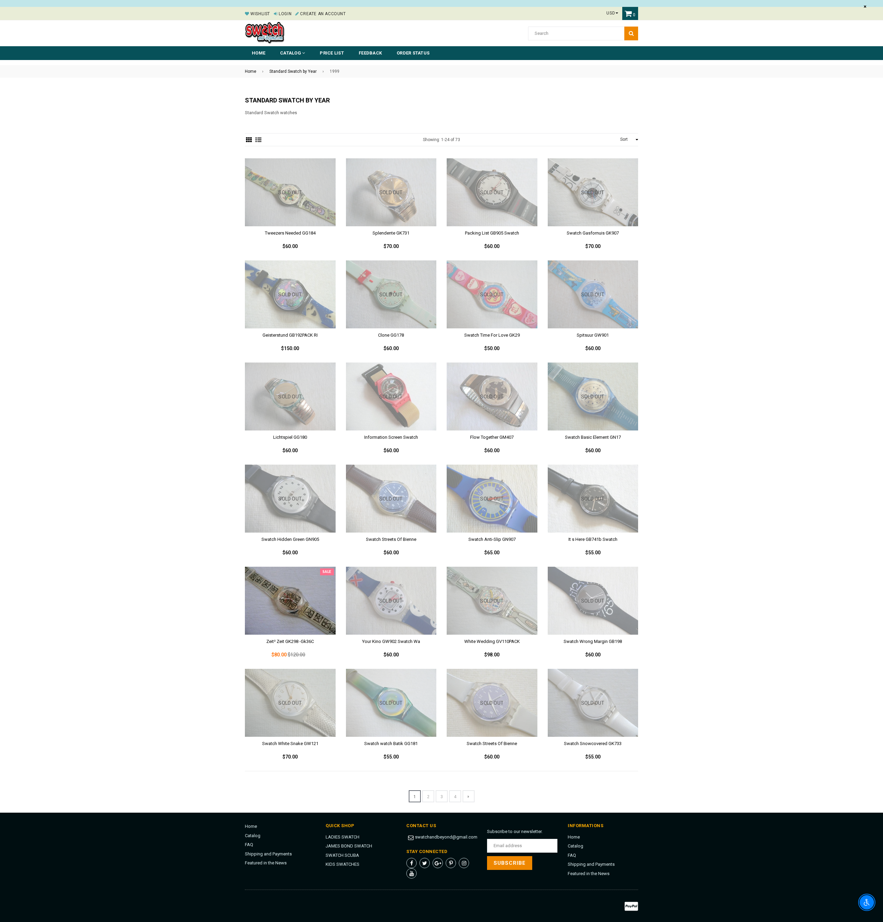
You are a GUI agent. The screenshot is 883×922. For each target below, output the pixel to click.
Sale (327, 572)
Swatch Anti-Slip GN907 (492, 539)
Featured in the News (266, 862)
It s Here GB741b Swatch (592, 539)
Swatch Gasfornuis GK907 (593, 233)
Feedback (370, 53)
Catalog (252, 835)
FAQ (249, 844)
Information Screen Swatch (391, 437)
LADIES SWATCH (342, 837)
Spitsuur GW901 (593, 335)
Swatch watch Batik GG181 (391, 743)
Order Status (413, 53)
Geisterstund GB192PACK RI (290, 335)
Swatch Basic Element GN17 (593, 437)
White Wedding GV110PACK (492, 641)
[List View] (258, 139)
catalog (291, 53)
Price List (332, 53)
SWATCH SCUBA (342, 855)
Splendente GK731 (391, 233)
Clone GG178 (391, 335)
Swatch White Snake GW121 (290, 743)
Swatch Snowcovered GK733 (593, 743)
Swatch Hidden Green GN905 (290, 539)
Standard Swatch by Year (293, 71)
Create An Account (322, 13)
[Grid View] (249, 139)
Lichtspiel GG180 (290, 437)
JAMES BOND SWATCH (349, 846)
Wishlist (259, 13)
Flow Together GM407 (492, 437)
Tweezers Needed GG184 (290, 233)
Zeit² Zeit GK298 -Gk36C (290, 641)
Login (284, 13)
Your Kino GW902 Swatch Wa (391, 641)
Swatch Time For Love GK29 (492, 335)
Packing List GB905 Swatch (492, 233)
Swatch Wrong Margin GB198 (593, 641)
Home (258, 53)
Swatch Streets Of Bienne (391, 539)
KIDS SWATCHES (342, 864)
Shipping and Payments (268, 853)
